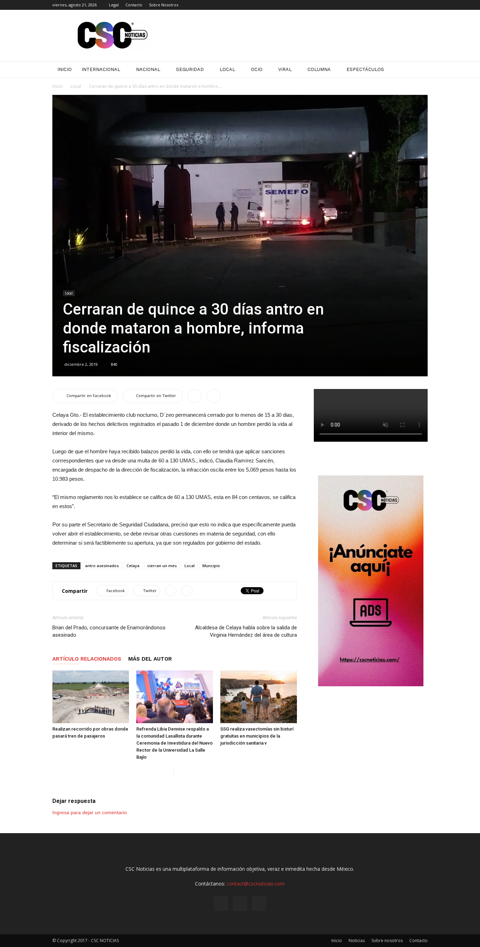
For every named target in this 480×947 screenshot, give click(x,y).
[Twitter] (422, 5)
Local (227, 69)
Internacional (101, 69)
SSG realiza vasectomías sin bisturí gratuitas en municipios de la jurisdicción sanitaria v (256, 736)
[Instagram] (411, 5)
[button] (419, 69)
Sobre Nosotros (163, 4)
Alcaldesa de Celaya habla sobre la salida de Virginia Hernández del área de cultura (246, 631)
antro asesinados (102, 565)
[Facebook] (399, 5)
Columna (319, 69)
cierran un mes (162, 565)
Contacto (133, 4)
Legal (114, 4)
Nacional (148, 69)
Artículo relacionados (86, 659)
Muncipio (211, 565)
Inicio (57, 86)
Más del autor (150, 659)
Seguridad (190, 69)
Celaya (133, 565)
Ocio (256, 69)
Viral (285, 69)
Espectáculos (365, 69)
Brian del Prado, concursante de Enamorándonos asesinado (109, 631)
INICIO (64, 69)
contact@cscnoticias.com (256, 883)
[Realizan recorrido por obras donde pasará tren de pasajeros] (90, 696)
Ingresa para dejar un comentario (89, 812)
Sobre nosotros (387, 940)
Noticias (357, 940)
